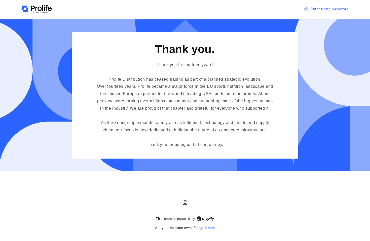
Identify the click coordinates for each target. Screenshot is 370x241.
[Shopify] (205, 219)
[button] (326, 9)
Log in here (206, 228)
